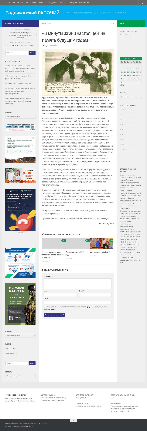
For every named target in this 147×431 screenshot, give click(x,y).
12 (128, 72)
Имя (46, 291)
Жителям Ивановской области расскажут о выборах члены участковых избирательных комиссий (20, 68)
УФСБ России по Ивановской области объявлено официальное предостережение (20, 91)
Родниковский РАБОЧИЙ (32, 13)
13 (131, 72)
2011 (123, 144)
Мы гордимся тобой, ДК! (100, 252)
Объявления (31, 3)
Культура (46, 24)
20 (131, 75)
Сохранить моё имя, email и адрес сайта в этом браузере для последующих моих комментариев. (76, 308)
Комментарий (49, 276)
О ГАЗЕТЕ (17, 3)
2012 (123, 139)
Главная (7, 3)
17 (122, 75)
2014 (123, 129)
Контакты (63, 3)
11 (125, 72)
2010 (123, 149)
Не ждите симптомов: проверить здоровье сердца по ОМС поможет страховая (18, 101)
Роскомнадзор (12, 353)
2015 (123, 124)
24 (122, 79)
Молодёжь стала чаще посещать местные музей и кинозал (52, 255)
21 (134, 75)
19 (128, 75)
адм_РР (46, 46)
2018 (123, 110)
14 (134, 72)
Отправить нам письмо (79, 3)
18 (125, 75)
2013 (123, 134)
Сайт (46, 299)
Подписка (53, 3)
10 (122, 72)
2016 (123, 120)
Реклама (42, 3)
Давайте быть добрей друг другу (19, 83)
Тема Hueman (29, 426)
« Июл (122, 85)
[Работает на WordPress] (14, 426)
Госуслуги (11, 348)
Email (81, 291)
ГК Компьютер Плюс (40, 423)
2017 (123, 115)
